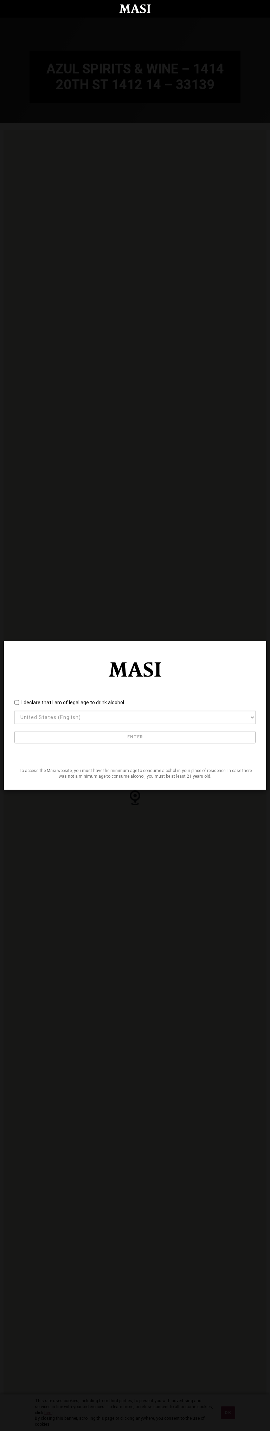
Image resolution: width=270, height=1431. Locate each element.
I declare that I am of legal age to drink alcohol (72, 702)
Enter (135, 737)
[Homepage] (135, 8)
